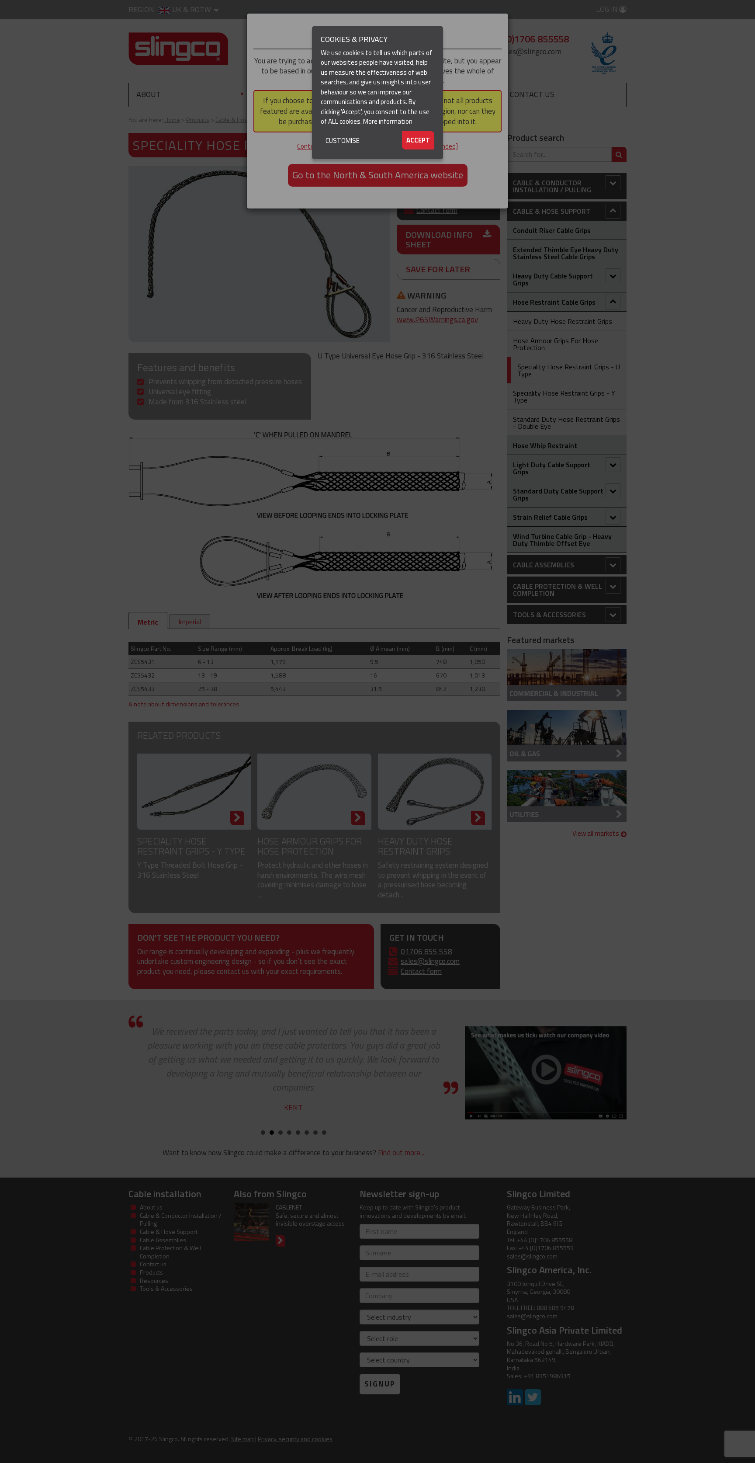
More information (387, 121)
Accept (418, 140)
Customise (343, 141)
